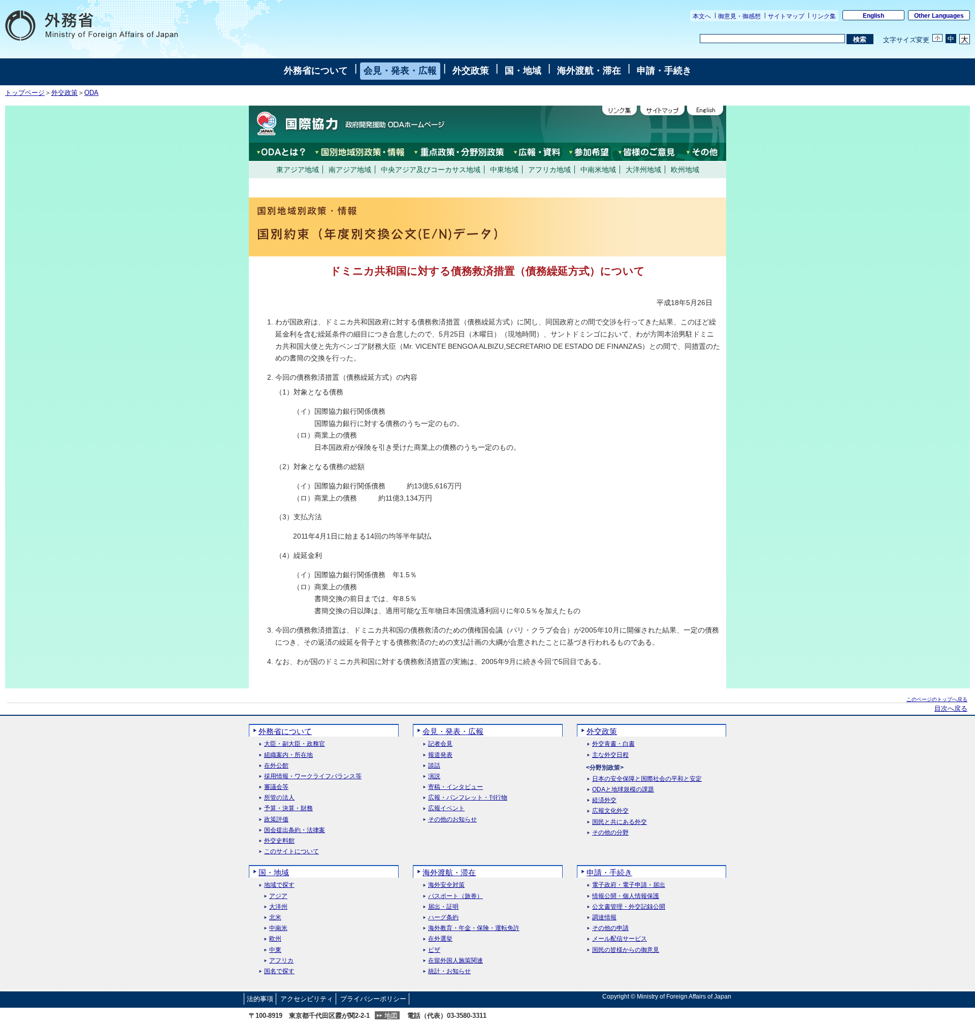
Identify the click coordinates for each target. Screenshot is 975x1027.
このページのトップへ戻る (936, 699)
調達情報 (604, 917)
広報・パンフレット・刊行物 (467, 797)
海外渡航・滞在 (589, 70)
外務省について (316, 70)
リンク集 (823, 16)
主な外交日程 (610, 755)
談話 (434, 766)
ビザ (434, 950)
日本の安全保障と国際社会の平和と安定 (647, 779)
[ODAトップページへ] (348, 124)
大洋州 (278, 907)
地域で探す (279, 885)
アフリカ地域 (549, 169)
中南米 (278, 928)
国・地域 (523, 70)
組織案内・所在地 (288, 755)
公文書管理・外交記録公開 (628, 907)
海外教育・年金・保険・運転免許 (473, 928)
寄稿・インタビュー (455, 787)
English (873, 15)
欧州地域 (685, 169)
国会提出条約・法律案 (294, 830)
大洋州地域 (643, 169)
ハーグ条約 (443, 917)
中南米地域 (598, 169)
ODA (91, 92)
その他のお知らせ (452, 819)
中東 (275, 950)
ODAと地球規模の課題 (623, 789)
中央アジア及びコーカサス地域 (430, 169)
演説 (434, 776)
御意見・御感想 (739, 16)
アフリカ (281, 960)
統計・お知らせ (449, 971)
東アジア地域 (297, 169)
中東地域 (504, 169)
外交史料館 (279, 841)
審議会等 (276, 787)
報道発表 (440, 755)
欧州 (275, 939)
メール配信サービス (619, 939)
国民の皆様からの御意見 (625, 950)
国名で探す (279, 971)
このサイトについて (291, 851)
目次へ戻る (950, 708)
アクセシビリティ (306, 999)
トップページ (25, 92)
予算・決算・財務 (288, 808)
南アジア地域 (350, 169)
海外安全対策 (446, 885)
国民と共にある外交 (619, 822)
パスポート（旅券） (455, 896)
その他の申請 (610, 928)
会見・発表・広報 (400, 70)
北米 (275, 917)
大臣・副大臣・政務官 (294, 744)
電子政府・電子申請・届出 (628, 885)
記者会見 (440, 744)
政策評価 (276, 819)
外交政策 (470, 70)
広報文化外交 (610, 811)
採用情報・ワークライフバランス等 (313, 776)
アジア (278, 896)
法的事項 (260, 999)
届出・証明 (443, 907)
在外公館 (276, 766)
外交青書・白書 (613, 744)
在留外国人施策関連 (455, 960)
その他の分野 (610, 833)
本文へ (702, 16)
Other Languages (939, 15)
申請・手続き (664, 70)
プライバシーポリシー (373, 999)
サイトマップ (786, 16)
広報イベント (446, 808)
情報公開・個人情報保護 (625, 896)
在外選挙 (440, 939)
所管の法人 (279, 797)
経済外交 (604, 800)
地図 (391, 1015)
